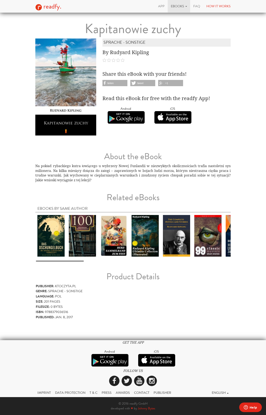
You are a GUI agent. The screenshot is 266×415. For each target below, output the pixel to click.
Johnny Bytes (146, 408)
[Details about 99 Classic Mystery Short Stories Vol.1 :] (208, 236)
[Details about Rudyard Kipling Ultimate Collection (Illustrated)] (145, 236)
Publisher (162, 392)
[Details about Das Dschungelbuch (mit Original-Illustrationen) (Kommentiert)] (51, 236)
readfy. (51, 6)
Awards (123, 392)
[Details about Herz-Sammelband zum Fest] (113, 236)
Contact (141, 392)
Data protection (70, 392)
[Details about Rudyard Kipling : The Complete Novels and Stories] (176, 236)
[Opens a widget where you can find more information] (250, 408)
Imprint (44, 392)
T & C (93, 392)
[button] (179, 6)
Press (107, 392)
